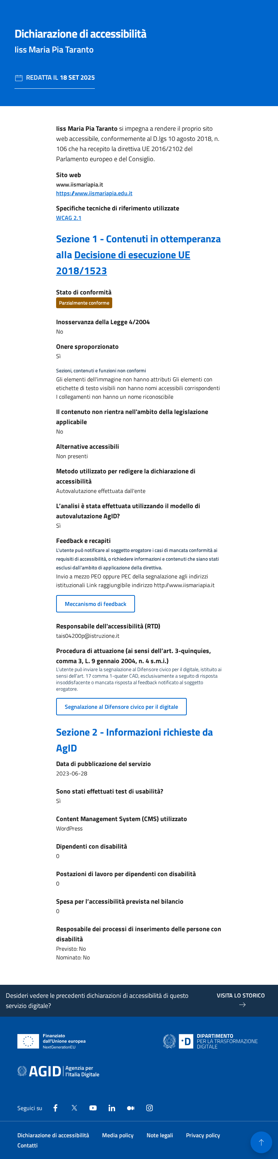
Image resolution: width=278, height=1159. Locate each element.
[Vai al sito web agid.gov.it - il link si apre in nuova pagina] (58, 1072)
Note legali (160, 1135)
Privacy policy (203, 1135)
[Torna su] (261, 1142)
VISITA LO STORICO (241, 995)
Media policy (118, 1135)
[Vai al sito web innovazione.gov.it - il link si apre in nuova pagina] (212, 1041)
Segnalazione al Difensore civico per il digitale (121, 706)
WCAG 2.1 (68, 217)
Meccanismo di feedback (95, 603)
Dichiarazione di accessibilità (53, 1135)
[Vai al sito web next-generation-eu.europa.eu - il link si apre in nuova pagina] (51, 1041)
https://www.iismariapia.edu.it (94, 193)
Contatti (27, 1145)
